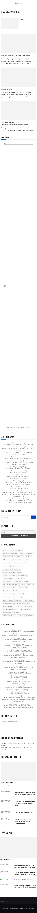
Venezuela (29, 615)
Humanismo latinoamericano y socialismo (18, 468)
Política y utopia (29, 600)
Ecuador (17, 569)
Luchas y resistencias (9, 587)
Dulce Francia (7, 569)
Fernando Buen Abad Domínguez (12, 572)
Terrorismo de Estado (9, 615)
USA (20, 615)
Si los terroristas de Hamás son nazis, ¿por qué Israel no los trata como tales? (25, 803)
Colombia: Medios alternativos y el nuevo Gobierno (18, 444)
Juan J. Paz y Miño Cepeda (10, 584)
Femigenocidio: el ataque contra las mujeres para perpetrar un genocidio (25, 793)
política (18, 600)
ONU (20, 597)
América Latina (18, 550)
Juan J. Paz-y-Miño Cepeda (21, 581)
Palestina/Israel (8, 600)
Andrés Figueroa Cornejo (27, 553)
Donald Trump (7, 566)
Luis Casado (22, 587)
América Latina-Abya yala (10, 553)
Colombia (26, 559)
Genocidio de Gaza (9, 575)
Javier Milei (21, 578)
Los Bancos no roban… (6, 89)
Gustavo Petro (22, 575)
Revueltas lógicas (22, 603)
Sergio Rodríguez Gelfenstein (11, 612)
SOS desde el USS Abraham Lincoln (24, 812)
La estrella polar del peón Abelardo (18, 488)
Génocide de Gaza (8, 578)
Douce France (19, 566)
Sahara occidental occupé (24, 606)
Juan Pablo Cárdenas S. (27, 584)
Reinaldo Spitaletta (9, 603)
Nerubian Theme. (18, 908)
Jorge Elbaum (7, 581)
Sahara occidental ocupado (10, 609)
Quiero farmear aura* (7, 782)
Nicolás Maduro (20, 594)
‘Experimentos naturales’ (15, 123)
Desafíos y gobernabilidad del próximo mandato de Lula (18, 448)
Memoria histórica (21, 590)
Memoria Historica (8, 590)
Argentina (19, 556)
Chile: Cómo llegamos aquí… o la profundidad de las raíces (15, 56)
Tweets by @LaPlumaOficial (9, 721)
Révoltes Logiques (8, 606)
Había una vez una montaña (18, 472)
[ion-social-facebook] (4, 729)
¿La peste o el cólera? (26, 19)
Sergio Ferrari (25, 609)
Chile (28, 556)
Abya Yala (6, 550)
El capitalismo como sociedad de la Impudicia (18, 458)
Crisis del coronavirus (19, 563)
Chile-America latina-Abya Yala (11, 559)
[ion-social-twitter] (8, 729)
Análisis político (8, 556)
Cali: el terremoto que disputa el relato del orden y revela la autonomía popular (24, 821)
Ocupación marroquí (9, 597)
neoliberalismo (8, 594)
